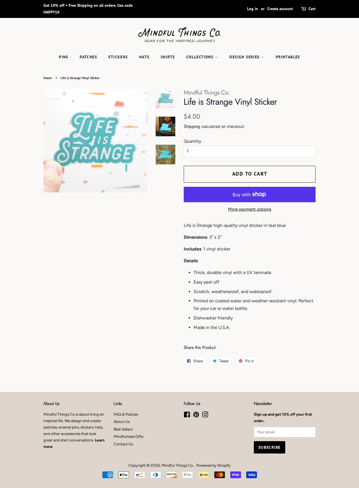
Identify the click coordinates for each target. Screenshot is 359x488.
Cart (312, 8)
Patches (88, 56)
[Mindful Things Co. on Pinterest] (196, 415)
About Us (122, 421)
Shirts (168, 56)
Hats (144, 56)
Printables (288, 56)
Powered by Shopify (213, 465)
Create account (280, 8)
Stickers (118, 56)
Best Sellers (123, 429)
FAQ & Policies (126, 414)
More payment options (249, 209)
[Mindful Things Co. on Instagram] (205, 415)
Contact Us (123, 444)
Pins (63, 56)
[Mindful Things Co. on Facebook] (187, 415)
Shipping (192, 126)
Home (47, 78)
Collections (200, 56)
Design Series (245, 56)
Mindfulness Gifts (128, 436)
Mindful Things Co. (178, 465)
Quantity (192, 141)
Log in (252, 8)
